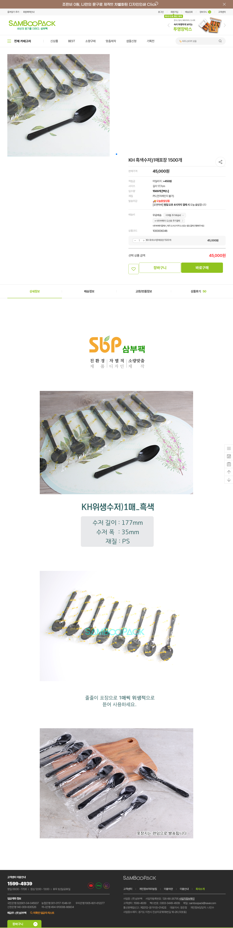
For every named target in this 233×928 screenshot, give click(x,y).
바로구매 (202, 267)
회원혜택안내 (28, 12)
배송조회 (189, 12)
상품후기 (198, 291)
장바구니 (205, 12)
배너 (116, 4)
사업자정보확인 (187, 898)
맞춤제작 (111, 41)
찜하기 (133, 269)
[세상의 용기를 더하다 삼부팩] (32, 29)
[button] (169, 25)
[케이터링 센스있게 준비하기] (196, 34)
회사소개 (200, 889)
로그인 (161, 12)
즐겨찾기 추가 (13, 12)
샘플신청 (131, 41)
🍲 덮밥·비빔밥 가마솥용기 (190, 41)
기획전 (150, 41)
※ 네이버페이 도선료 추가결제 (167, 220)
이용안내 (184, 889)
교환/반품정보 (144, 291)
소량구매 (90, 41)
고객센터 (222, 12)
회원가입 (174, 12)
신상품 (54, 41)
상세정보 (35, 291)
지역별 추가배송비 (173, 215)
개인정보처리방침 (148, 889)
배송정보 (89, 291)
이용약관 (168, 889)
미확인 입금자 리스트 (43, 913)
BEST (71, 41)
